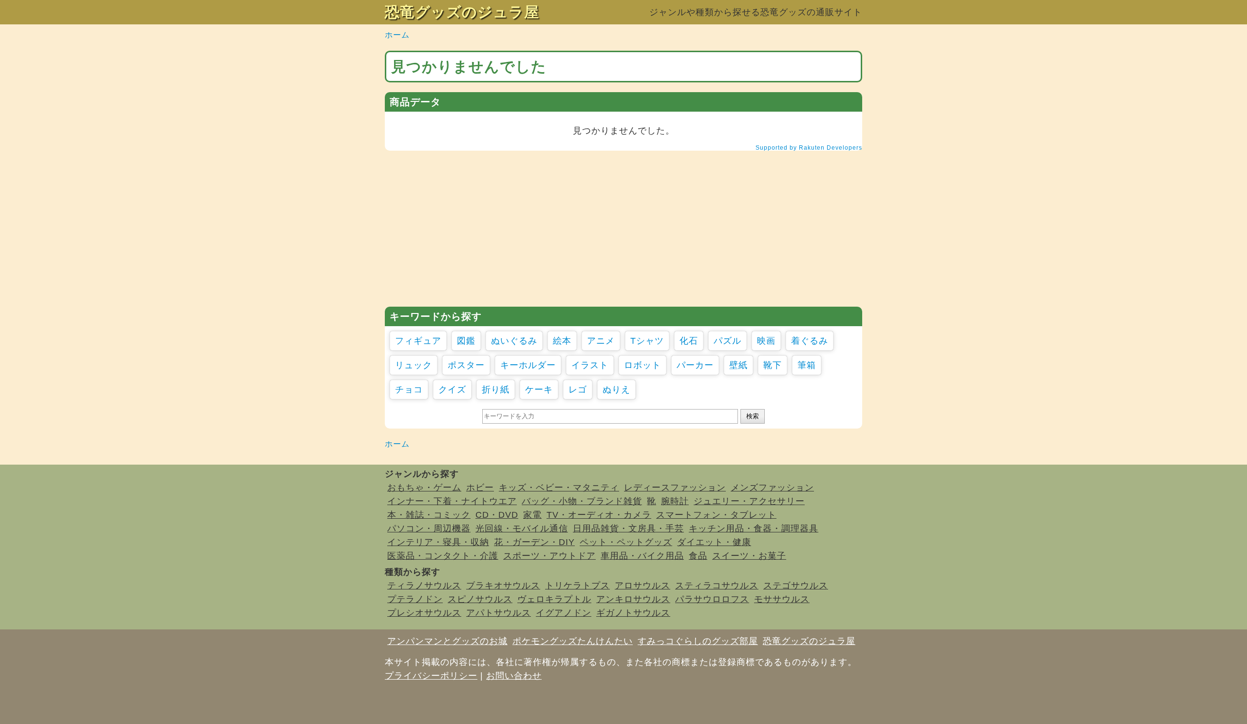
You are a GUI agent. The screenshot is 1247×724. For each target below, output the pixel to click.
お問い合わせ (514, 676)
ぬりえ (616, 389)
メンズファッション (772, 487)
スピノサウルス (480, 599)
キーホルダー (528, 365)
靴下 (772, 365)
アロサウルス (642, 585)
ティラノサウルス (424, 585)
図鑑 (466, 341)
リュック (413, 365)
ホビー (480, 487)
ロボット (642, 365)
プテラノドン (415, 599)
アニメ (601, 341)
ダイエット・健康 (714, 542)
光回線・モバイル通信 (521, 528)
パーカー (695, 365)
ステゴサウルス (795, 585)
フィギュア (418, 341)
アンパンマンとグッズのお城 (447, 641)
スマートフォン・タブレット (716, 515)
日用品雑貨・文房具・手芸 (628, 528)
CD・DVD (496, 515)
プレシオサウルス (424, 613)
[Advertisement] (623, 228)
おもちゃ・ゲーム (424, 487)
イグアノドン (563, 613)
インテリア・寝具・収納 (438, 542)
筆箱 (806, 365)
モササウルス (782, 599)
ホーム (397, 35)
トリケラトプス (577, 585)
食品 (698, 556)
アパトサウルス (498, 613)
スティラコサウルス (716, 585)
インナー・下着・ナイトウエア (452, 501)
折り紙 (496, 389)
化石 (689, 341)
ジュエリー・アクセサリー (749, 501)
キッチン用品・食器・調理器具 (753, 528)
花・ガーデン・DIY (534, 542)
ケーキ (539, 389)
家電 (532, 515)
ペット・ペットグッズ (626, 542)
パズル (727, 341)
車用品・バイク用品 (642, 556)
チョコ (409, 389)
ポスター (466, 365)
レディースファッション (675, 487)
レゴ (577, 389)
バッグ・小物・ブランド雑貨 (582, 501)
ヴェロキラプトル (554, 599)
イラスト (589, 365)
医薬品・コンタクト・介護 (442, 556)
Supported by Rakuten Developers (809, 147)
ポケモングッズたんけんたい (572, 641)
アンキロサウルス (633, 599)
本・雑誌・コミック (429, 515)
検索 (752, 416)
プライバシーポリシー (431, 676)
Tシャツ (647, 341)
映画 (766, 341)
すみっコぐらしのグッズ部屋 (698, 641)
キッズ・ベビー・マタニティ (559, 487)
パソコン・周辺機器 (429, 528)
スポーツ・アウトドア (549, 556)
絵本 (562, 341)
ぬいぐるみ (514, 341)
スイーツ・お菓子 (749, 556)
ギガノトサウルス (633, 613)
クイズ (452, 389)
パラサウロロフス (712, 599)
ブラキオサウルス (503, 585)
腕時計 (675, 501)
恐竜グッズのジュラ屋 (462, 12)
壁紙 (738, 365)
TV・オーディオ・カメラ (599, 515)
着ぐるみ (809, 341)
